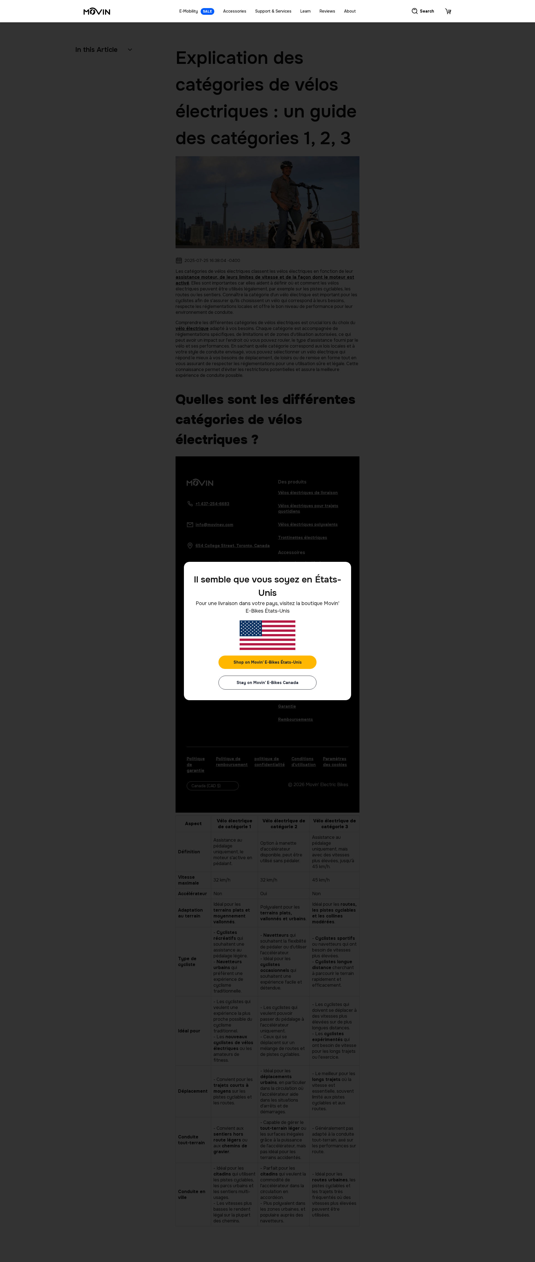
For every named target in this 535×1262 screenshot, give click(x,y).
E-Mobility (195, 11)
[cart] (448, 11)
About (350, 11)
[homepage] (97, 11)
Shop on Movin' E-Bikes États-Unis (268, 662)
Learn (305, 11)
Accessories (234, 11)
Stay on (267, 682)
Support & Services (273, 11)
